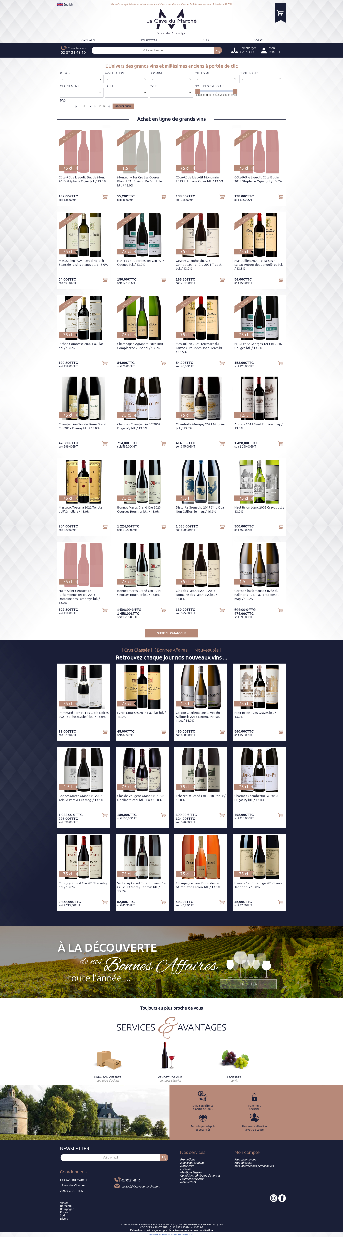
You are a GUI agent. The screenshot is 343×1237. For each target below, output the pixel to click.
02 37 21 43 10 (130, 1180)
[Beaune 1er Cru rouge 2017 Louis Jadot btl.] (259, 878)
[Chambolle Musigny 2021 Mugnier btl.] (200, 419)
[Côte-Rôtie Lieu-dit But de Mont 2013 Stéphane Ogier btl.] (83, 172)
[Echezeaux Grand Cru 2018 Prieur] (200, 790)
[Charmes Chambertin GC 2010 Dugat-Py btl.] (259, 790)
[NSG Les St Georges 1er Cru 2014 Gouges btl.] (142, 255)
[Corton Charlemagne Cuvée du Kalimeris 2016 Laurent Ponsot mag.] (200, 707)
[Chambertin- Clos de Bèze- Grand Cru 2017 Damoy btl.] (83, 419)
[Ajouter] (105, 196)
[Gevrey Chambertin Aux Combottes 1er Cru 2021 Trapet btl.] (200, 255)
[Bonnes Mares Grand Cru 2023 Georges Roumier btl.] (142, 502)
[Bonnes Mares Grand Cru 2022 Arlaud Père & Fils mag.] (83, 790)
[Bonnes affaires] (248, 970)
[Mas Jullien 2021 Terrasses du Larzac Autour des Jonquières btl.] (200, 338)
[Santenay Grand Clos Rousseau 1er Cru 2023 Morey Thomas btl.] (142, 878)
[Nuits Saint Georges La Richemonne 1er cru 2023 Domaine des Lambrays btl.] (83, 585)
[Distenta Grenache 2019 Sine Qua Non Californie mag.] (201, 502)
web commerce (184, 1234)
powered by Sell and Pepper (160, 1234)
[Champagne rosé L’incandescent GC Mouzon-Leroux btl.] (201, 878)
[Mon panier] (280, 13)
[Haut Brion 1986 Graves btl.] (259, 707)
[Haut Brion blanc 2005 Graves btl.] (259, 502)
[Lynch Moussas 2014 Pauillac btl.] (142, 707)
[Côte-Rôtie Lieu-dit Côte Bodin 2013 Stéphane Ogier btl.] (259, 172)
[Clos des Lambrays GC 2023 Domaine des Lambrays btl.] (200, 585)
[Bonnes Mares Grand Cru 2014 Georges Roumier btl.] (142, 585)
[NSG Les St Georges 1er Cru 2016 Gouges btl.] (259, 338)
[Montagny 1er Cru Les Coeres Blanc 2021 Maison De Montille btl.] (142, 172)
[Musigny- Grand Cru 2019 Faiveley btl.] (83, 878)
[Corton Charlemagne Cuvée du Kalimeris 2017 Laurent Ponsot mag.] (259, 585)
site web (174, 1234)
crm (192, 1234)
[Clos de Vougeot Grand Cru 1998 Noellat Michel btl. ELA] (142, 790)
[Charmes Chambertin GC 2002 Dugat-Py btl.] (142, 419)
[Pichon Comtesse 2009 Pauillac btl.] (83, 338)
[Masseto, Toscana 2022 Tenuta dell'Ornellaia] (83, 502)
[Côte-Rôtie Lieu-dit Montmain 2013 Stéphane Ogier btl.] (200, 172)
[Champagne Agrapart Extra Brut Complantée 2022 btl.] (142, 338)
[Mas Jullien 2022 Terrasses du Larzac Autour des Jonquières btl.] (259, 255)
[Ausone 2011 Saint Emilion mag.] (259, 419)
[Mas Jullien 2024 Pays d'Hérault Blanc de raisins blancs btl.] (83, 255)
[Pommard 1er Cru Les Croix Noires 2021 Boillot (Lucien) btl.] (83, 707)
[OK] (218, 50)
